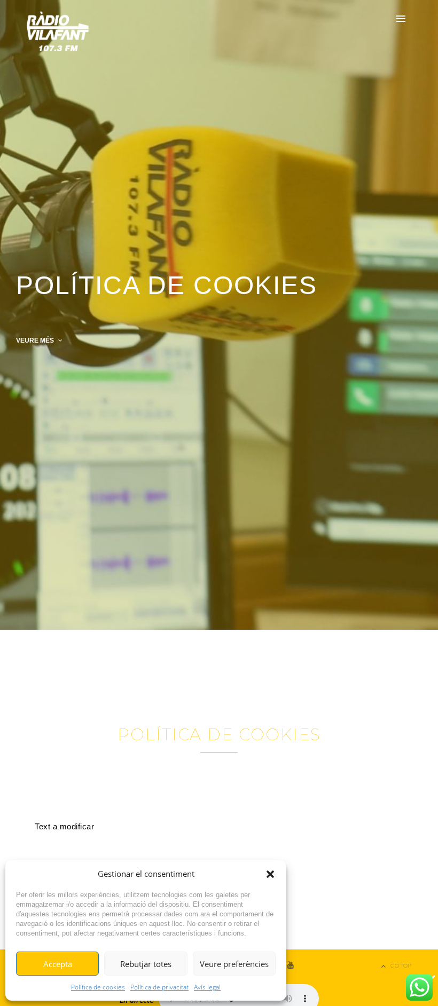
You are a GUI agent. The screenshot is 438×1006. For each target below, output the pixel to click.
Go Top (400, 965)
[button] (270, 874)
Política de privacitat (159, 987)
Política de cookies (98, 987)
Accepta (57, 964)
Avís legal (207, 987)
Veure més (36, 340)
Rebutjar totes (145, 964)
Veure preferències (234, 964)
